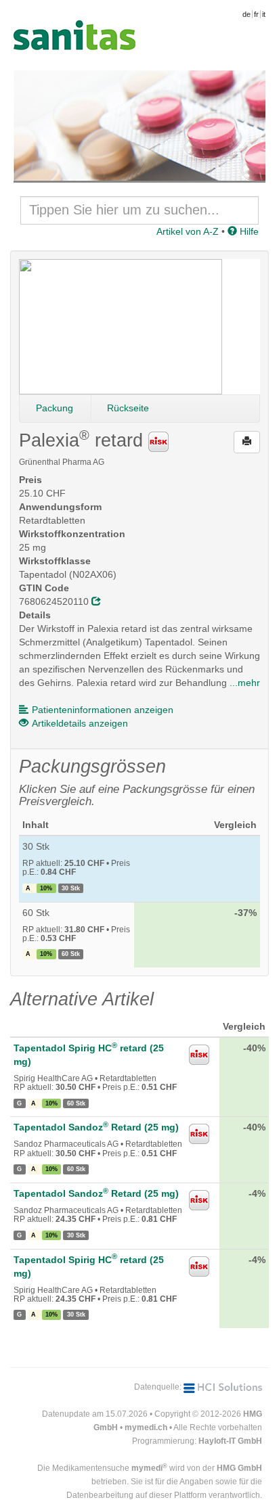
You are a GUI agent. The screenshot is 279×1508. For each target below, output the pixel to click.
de (246, 14)
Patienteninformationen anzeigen (102, 709)
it (263, 14)
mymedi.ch (146, 1427)
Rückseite (128, 408)
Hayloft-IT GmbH (230, 1441)
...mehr (245, 682)
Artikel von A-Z (187, 231)
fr (256, 14)
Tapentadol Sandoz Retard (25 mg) (96, 1127)
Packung (54, 408)
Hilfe (248, 231)
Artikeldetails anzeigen (80, 723)
